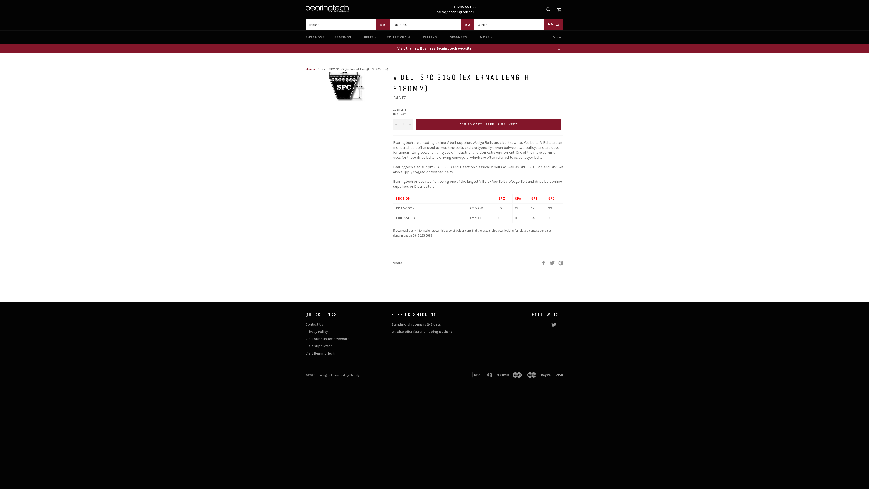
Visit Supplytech (319, 346)
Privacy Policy (317, 331)
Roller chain (399, 37)
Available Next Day (400, 112)
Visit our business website (327, 339)
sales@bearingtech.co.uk (457, 12)
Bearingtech (325, 375)
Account (558, 37)
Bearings (343, 37)
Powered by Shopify (347, 375)
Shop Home (315, 37)
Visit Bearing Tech (320, 353)
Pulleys (430, 37)
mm (551, 24)
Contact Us (314, 324)
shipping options (438, 331)
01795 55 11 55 (465, 7)
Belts (369, 37)
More (485, 37)
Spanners (459, 37)
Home (310, 69)
